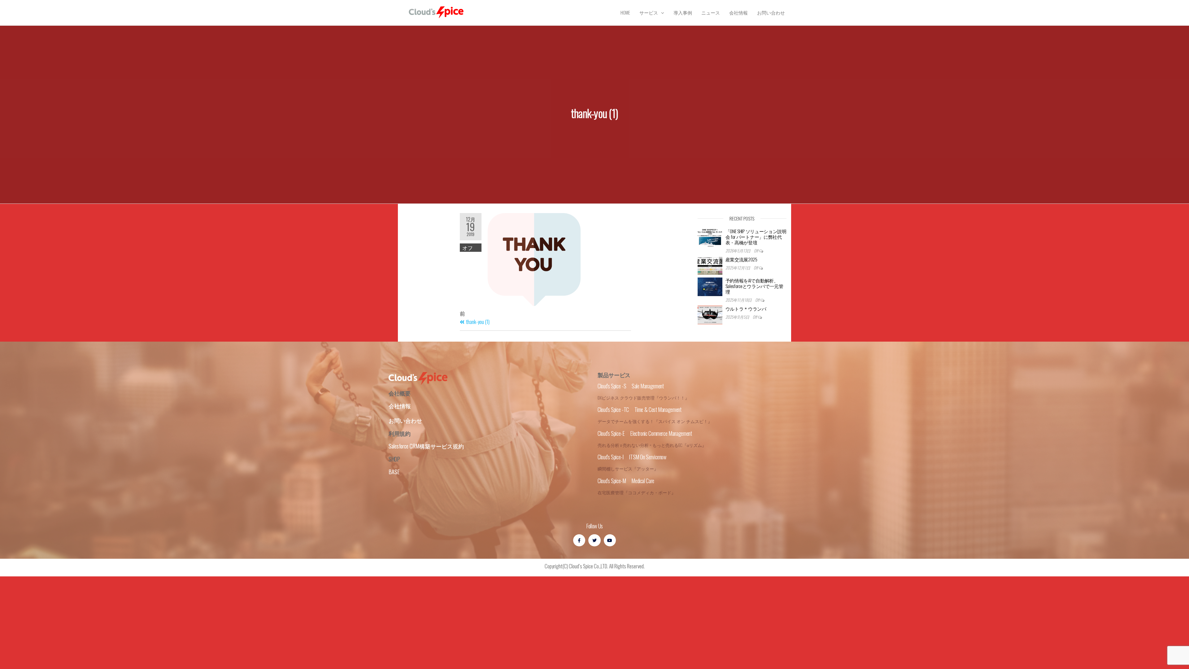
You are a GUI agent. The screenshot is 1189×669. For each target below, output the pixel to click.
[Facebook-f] (579, 540)
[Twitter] (594, 540)
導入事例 (682, 12)
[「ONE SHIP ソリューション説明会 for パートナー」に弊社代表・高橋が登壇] (710, 237)
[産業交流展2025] (710, 265)
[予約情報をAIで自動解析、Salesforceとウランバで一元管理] (710, 287)
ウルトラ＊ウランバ (745, 308)
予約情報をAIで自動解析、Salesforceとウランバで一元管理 (754, 286)
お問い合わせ (771, 12)
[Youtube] (610, 540)
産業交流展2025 (741, 259)
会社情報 (738, 12)
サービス (648, 12)
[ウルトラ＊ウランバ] (710, 315)
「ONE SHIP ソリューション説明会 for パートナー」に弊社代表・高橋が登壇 (755, 237)
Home (625, 12)
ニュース (710, 12)
